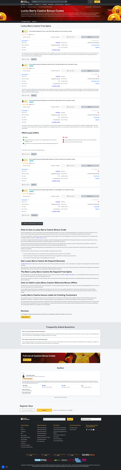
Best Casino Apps (40, 441)
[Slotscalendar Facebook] (87, 429)
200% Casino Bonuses (41, 433)
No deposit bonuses (25, 263)
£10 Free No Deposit (57, 438)
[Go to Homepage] (25, 2)
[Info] (3, 466)
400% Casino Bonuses (41, 429)
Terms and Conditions (25, 445)
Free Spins (58, 42)
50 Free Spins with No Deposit (59, 427)
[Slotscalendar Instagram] (92, 429)
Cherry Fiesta (96, 176)
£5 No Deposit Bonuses (58, 440)
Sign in (71, 410)
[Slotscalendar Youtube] (94, 429)
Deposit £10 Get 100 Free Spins (43, 437)
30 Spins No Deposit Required (59, 429)
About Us (23, 429)
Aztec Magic (96, 206)
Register (44, 410)
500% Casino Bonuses (41, 427)
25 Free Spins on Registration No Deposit (60, 432)
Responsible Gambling (25, 437)
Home (22, 427)
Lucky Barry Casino (56, 49)
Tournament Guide (73, 427)
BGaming (97, 47)
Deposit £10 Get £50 (41, 435)
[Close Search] (65, 2)
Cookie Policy (23, 441)
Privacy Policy (24, 435)
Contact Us (23, 443)
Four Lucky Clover (95, 45)
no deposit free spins (69, 274)
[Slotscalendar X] (89, 429)
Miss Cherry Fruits (95, 81)
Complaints (23, 431)
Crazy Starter (96, 117)
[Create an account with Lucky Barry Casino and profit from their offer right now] (95, 40)
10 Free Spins (56, 436)
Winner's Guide (73, 429)
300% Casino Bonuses (41, 431)
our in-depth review (38, 237)
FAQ (21, 433)
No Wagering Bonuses (41, 439)
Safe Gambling (24, 439)
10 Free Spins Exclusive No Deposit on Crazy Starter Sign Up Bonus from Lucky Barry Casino (52, 100)
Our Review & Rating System (27, 447)
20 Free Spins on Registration (59, 435)
